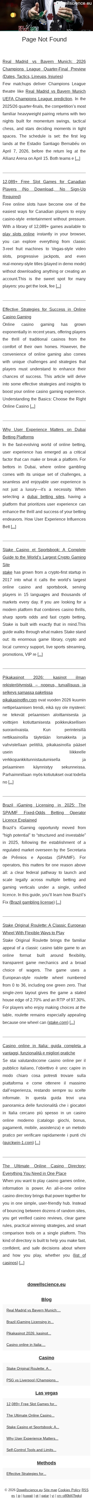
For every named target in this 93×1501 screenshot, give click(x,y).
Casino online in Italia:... (25, 1344)
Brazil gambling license (32, 902)
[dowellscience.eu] (46, 15)
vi (53, 1496)
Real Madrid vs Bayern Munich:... (33, 1310)
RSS (85, 1490)
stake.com (58, 1022)
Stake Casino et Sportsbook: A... (32, 1427)
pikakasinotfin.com (20, 700)
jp (19, 1496)
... (77, 158)
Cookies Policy (69, 1490)
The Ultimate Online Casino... (30, 1415)
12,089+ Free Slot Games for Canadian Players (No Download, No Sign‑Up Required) (44, 189)
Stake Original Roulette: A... (28, 1368)
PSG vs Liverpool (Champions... (32, 1380)
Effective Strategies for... (26, 1473)
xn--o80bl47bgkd (69, 1496)
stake (7, 572)
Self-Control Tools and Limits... (31, 1450)
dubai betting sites (45, 496)
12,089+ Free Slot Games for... (31, 1404)
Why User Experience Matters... (32, 1438)
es (13, 1496)
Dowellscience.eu (30, 1490)
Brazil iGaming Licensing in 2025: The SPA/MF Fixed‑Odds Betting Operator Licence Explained (44, 812)
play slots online (19, 234)
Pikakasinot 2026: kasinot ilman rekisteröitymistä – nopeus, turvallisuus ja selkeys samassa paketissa (44, 685)
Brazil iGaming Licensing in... (30, 1322)
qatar (45, 1496)
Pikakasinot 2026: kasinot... (28, 1333)
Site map (50, 1490)
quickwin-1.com (18, 1142)
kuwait (28, 1496)
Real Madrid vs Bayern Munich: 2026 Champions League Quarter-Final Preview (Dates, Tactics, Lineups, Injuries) (44, 69)
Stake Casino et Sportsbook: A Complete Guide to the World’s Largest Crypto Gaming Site (44, 557)
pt (37, 1496)
